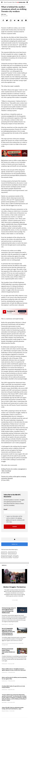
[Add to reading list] (26, 20)
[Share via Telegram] (14, 20)
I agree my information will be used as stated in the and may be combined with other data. (15, 519)
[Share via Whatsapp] (11, 20)
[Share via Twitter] (7, 20)
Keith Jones (3, 14)
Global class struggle (6, 556)
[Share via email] (18, 20)
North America (12, 552)
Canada (15, 556)
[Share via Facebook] (3, 20)
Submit (14, 526)
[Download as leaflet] (22, 20)
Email (5, 509)
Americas (4, 552)
